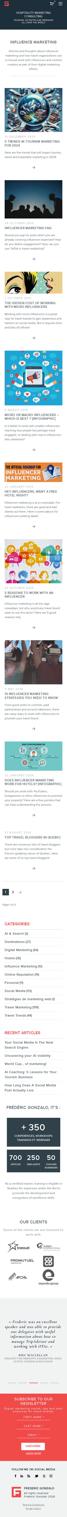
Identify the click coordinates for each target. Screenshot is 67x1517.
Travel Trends (15, 1015)
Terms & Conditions (33, 1504)
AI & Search (14, 933)
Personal (12, 983)
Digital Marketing (18, 950)
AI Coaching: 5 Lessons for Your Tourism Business (31, 1074)
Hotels (10, 958)
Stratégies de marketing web (28, 999)
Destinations (15, 942)
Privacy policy (33, 1508)
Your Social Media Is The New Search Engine (29, 1045)
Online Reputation (19, 974)
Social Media (15, 991)
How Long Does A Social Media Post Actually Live (30, 1087)
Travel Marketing (18, 1007)
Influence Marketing (21, 966)
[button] (52, 3)
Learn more (33, 1453)
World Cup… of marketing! (26, 1064)
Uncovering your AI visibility (28, 1055)
